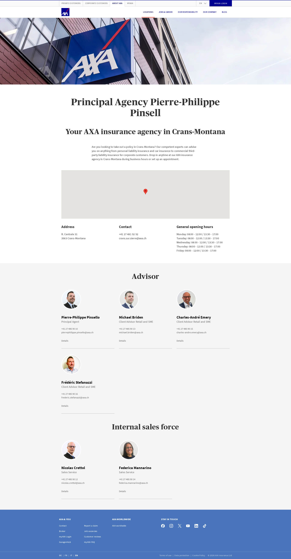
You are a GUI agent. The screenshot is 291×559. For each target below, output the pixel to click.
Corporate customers (96, 3)
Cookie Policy (199, 555)
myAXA (130, 3)
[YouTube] (188, 525)
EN (76, 555)
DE (60, 555)
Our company (209, 12)
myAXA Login (65, 536)
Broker (62, 531)
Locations (148, 12)
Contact (63, 525)
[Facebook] (163, 525)
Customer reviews (92, 536)
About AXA (117, 3)
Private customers (71, 3)
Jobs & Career (165, 12)
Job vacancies (90, 531)
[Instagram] (172, 525)
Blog (224, 12)
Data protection (182, 555)
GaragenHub (65, 542)
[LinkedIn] (197, 525)
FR (66, 555)
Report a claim (91, 525)
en (200, 3)
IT (71, 555)
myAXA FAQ (89, 542)
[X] (180, 525)
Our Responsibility (188, 12)
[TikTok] (205, 525)
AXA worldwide (119, 525)
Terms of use (165, 555)
